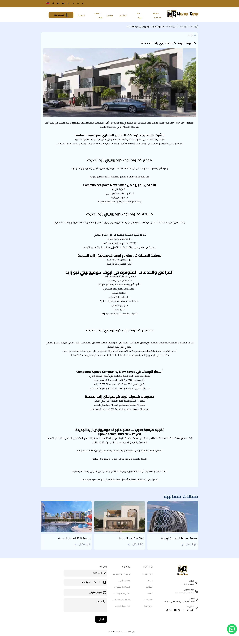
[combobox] (100, 582)
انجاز (115, 631)
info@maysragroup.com (161, 3)
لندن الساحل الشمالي (122, 606)
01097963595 (187, 3)
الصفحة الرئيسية (157, 15)
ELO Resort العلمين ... (122, 587)
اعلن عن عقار (59, 15)
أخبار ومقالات (148, 599)
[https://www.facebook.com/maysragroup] (73, 3)
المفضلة (81, 15)
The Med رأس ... (124, 580)
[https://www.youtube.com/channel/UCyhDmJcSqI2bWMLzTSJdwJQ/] (63, 3)
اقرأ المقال (191, 544)
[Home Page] (182, 19)
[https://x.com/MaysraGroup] (68, 3)
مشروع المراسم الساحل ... (121, 593)
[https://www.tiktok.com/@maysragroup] (53, 3)
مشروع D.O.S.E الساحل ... (121, 599)
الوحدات (110, 15)
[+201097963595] (83, 3)
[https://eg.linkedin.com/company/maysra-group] (58, 3)
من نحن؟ (139, 15)
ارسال (101, 619)
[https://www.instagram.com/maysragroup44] (78, 3)
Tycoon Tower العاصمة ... (121, 574)
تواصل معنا (98, 15)
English (43, 3)
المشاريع (123, 15)
